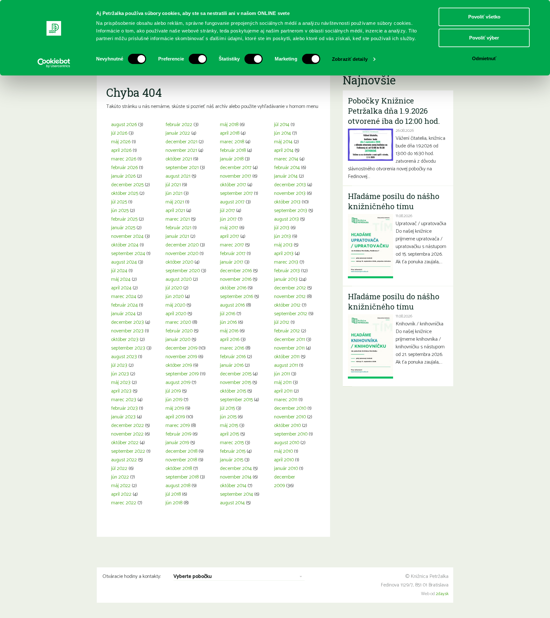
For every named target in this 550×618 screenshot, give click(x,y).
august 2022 (124, 460)
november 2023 (127, 331)
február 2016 (233, 356)
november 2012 (290, 296)
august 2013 (286, 219)
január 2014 (286, 176)
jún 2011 (282, 374)
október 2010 (287, 425)
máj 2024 (120, 279)
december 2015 (235, 374)
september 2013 (290, 210)
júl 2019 (173, 391)
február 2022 (179, 124)
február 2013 (287, 270)
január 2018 (231, 159)
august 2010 (286, 442)
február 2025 (124, 219)
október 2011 (287, 356)
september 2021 (182, 167)
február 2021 (178, 228)
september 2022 (128, 451)
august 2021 (178, 176)
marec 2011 (285, 399)
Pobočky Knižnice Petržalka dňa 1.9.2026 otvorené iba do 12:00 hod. (394, 111)
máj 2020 (175, 305)
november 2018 (181, 460)
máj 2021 (175, 202)
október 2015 (233, 391)
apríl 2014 (283, 150)
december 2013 (290, 185)
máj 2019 (175, 408)
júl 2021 (173, 185)
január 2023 (123, 417)
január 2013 (286, 279)
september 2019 (182, 374)
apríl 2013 (283, 253)
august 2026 (124, 124)
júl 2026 (119, 133)
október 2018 (179, 468)
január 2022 (178, 133)
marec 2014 (286, 159)
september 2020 (183, 270)
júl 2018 (173, 494)
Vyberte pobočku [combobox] (192, 577)
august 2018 (178, 485)
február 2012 (287, 331)
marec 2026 (123, 159)
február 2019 (178, 434)
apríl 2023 (121, 391)
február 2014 (287, 167)
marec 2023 (123, 399)
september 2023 (128, 348)
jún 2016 (228, 322)
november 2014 (235, 477)
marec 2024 (123, 296)
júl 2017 (227, 210)
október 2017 (233, 185)
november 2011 (289, 348)
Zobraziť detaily (350, 59)
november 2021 (181, 150)
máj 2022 (120, 485)
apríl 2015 (229, 434)
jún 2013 (282, 236)
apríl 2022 (121, 494)
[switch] (198, 59)
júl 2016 (227, 313)
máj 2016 (229, 331)
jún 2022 (120, 477)
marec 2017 (232, 245)
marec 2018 (232, 142)
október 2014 (233, 485)
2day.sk (442, 594)
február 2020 (179, 331)
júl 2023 (119, 365)
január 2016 (231, 365)
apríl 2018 (229, 133)
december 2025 (127, 185)
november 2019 (181, 356)
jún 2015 (228, 417)
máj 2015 (229, 425)
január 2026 (123, 176)
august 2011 (286, 365)
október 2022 (124, 442)
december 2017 (235, 167)
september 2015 (236, 399)
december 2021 (181, 142)
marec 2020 (178, 322)
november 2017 (235, 176)
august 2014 (232, 503)
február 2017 (232, 253)
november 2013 (290, 193)
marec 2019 (178, 425)
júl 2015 (227, 408)
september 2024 (128, 253)
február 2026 (124, 167)
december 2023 (127, 322)
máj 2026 (120, 142)
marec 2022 (123, 503)
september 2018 (182, 477)
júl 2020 (174, 288)
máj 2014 (283, 142)
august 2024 (124, 262)
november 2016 (235, 279)
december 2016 (236, 270)
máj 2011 (283, 382)
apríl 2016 (229, 339)
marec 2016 (232, 348)
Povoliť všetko (484, 16)
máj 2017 (229, 228)
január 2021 (177, 236)
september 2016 (236, 296)
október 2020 (179, 262)
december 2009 (284, 481)
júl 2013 (281, 228)
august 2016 (232, 305)
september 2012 (290, 313)
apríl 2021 (175, 210)
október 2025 (124, 193)
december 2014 (236, 468)
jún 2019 (174, 399)
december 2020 (182, 245)
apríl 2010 (284, 460)
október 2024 (124, 245)
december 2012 (290, 288)
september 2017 (236, 193)
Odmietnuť (484, 58)
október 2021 (179, 159)
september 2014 (236, 494)
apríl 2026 (121, 150)
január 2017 (231, 262)
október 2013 (287, 202)
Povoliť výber (484, 37)
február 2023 (124, 408)
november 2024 (127, 236)
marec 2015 (232, 442)
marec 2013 (286, 262)
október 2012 (287, 305)
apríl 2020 (176, 313)
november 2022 (127, 434)
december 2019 (181, 348)
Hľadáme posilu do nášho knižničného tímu (393, 201)
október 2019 (179, 365)
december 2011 (289, 339)
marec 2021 (178, 219)
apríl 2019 (175, 417)
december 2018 (181, 451)
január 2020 (178, 339)
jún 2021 (174, 193)
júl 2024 (119, 270)
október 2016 (233, 288)
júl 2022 (119, 468)
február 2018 (233, 150)
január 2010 (286, 468)
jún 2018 (174, 503)
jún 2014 (282, 133)
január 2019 (177, 442)
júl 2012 (281, 322)
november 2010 (290, 417)
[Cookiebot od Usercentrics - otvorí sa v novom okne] (54, 63)
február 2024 (124, 305)
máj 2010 (283, 451)
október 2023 (124, 339)
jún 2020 (175, 296)
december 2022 (127, 425)
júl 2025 (119, 202)
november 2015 (235, 382)
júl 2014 (281, 124)
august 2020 (179, 279)
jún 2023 (120, 374)
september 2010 (290, 434)
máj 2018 (229, 124)
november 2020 (182, 253)
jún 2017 (228, 219)
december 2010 (290, 408)
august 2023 (124, 356)
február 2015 (232, 451)
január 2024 (123, 313)
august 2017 (232, 202)
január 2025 (123, 228)
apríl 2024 (121, 288)
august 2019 (178, 382)
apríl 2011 (283, 391)
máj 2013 (283, 245)
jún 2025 (120, 210)
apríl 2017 (229, 236)
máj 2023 (120, 382)
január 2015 (231, 460)
